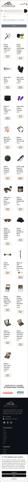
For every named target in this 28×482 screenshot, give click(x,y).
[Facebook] (4, 422)
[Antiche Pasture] (7, 393)
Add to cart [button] (20, 311)
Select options (20, 87)
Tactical (4, 434)
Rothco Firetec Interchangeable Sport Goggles (20, 48)
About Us (5, 449)
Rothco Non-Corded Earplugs (20, 108)
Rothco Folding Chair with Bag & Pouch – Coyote (7, 300)
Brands (4, 451)
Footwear (5, 437)
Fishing (4, 430)
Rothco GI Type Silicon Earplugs (7, 139)
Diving (4, 439)
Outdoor (5, 436)
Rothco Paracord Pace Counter (20, 139)
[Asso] (20, 393)
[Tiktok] (11, 422)
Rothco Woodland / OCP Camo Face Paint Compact (20, 334)
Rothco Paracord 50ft (6, 264)
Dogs (4, 441)
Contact (5, 453)
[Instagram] (7, 422)
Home (4, 16)
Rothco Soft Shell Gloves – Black (20, 79)
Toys (4, 443)
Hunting (4, 432)
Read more (7, 56)
